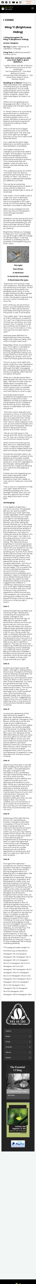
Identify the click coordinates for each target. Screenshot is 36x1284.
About (8, 1052)
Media (8, 1058)
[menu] (33, 8)
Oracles (9, 1047)
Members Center (28, 2)
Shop (8, 1042)
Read (8, 1036)
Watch (8, 1031)
